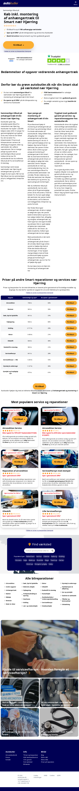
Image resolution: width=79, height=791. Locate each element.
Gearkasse (26, 599)
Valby (51, 564)
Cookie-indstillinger (38, 776)
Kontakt (8, 760)
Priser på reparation (47, 762)
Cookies (52, 775)
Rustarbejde (46, 594)
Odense (46, 556)
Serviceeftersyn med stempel (56, 470)
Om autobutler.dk (11, 755)
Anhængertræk (11, 590)
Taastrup (54, 560)
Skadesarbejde (47, 606)
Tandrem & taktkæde (69, 596)
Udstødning (66, 604)
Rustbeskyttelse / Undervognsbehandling (50, 598)
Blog (42, 755)
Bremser (9, 600)
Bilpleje (8, 597)
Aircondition (10, 583)
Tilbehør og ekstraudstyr (66, 600)
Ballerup (32, 560)
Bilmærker (26, 764)
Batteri (8, 594)
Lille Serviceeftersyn (52, 511)
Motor (44, 583)
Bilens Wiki (44, 760)
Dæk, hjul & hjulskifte (30, 583)
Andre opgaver (11, 587)
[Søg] (52, 550)
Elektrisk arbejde (28, 587)
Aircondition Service (12, 428)
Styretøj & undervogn (69, 583)
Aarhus (39, 556)
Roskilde (40, 560)
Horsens (18, 560)
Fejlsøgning (27, 590)
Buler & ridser (10, 604)
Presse (8, 757)
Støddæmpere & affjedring (67, 588)
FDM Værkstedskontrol (30, 757)
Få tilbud (70, 303)
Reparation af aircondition (15, 470)
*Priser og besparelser (30, 755)
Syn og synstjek (67, 592)
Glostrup (29, 564)
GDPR (59, 775)
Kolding (61, 556)
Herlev (61, 560)
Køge (47, 560)
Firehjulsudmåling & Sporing (30, 595)
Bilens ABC (44, 757)
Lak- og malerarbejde (30, 606)
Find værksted (27, 762)
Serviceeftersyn (47, 602)
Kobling (25, 602)
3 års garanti (27, 760)
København (30, 556)
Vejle (25, 560)
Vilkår (45, 775)
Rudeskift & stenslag (49, 590)
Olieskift (7, 511)
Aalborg (54, 556)
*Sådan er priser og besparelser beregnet (17, 51)
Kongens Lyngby (41, 564)
